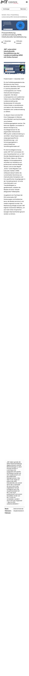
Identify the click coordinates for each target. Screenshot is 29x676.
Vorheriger (6, 9)
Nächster (23, 9)
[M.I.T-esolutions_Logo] (9, 1)
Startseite (4, 14)
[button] (5, 68)
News (8, 14)
